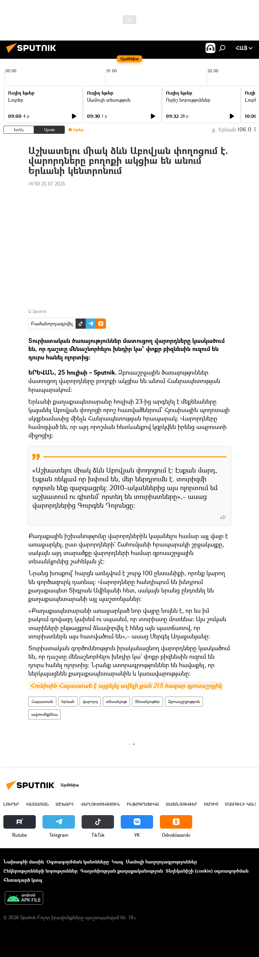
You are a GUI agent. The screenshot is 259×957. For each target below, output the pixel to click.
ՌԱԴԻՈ (211, 804)
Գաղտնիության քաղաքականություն (121, 870)
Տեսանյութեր (147, 701)
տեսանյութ (116, 701)
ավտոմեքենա (44, 714)
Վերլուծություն (100, 804)
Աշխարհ (65, 804)
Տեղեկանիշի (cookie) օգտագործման (207, 870)
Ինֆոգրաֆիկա (143, 804)
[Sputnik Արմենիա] (33, 53)
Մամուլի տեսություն (109, 100)
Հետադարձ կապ (22, 880)
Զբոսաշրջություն (184, 701)
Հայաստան (42, 701)
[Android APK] (24, 898)
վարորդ (90, 701)
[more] (223, 517)
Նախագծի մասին (23, 861)
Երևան (68, 701)
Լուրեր (15, 100)
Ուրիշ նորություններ (188, 100)
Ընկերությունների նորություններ (40, 870)
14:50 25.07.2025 (46, 183)
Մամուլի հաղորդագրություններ (161, 861)
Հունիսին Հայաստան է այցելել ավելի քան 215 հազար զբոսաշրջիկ (126, 685)
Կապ (117, 861)
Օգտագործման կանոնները (78, 861)
